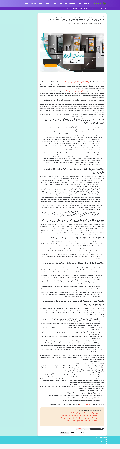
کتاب (55, 3)
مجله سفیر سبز (99, 17)
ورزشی (69, 8)
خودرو (26, 3)
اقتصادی (86, 8)
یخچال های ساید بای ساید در (77, 82)
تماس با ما (104, 441)
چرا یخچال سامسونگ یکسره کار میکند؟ (84, 413)
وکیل (60, 3)
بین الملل (74, 8)
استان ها (92, 17)
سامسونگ (72, 3)
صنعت (40, 3)
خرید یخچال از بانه (85, 404)
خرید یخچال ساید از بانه (74, 91)
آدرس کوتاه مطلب (64, 432)
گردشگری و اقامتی (94, 8)
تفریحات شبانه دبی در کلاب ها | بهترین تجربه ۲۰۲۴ (80, 415)
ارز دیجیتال (48, 3)
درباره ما (105, 443)
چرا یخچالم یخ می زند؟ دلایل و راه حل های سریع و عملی (79, 418)
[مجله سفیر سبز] (100, 3)
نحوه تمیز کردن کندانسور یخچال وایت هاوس (82, 420)
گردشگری (86, 3)
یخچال (79, 3)
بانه (66, 3)
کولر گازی (33, 3)
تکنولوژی (103, 8)
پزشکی (80, 8)
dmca (105, 439)
